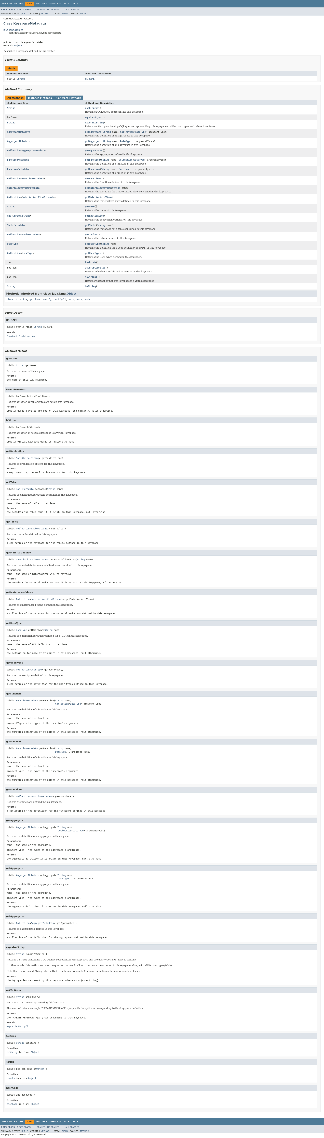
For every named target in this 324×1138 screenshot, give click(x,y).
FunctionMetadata (18, 159)
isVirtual (91, 277)
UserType (12, 243)
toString (90, 286)
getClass (35, 299)
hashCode (90, 262)
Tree (44, 4)
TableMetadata (16, 225)
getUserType (92, 243)
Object (18, 45)
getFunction (92, 159)
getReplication (94, 215)
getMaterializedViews (98, 197)
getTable (90, 225)
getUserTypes (93, 253)
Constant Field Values (21, 336)
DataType (140, 132)
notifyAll (60, 299)
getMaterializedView (98, 188)
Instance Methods (40, 98)
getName (89, 206)
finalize (21, 299)
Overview (6, 4)
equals (89, 117)
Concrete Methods (68, 98)
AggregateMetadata (18, 132)
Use (37, 4)
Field (25, 13)
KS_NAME (89, 78)
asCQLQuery (92, 108)
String (21, 78)
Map (9, 215)
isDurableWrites (95, 267)
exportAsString (94, 122)
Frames (41, 9)
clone (10, 299)
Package (18, 4)
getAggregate (93, 132)
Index (67, 4)
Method (44, 13)
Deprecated (55, 4)
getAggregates (94, 150)
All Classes (72, 9)
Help (75, 4)
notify (47, 299)
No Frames (53, 9)
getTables (91, 234)
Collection (127, 132)
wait (71, 299)
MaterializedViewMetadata (23, 188)
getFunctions (93, 178)
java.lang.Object (13, 30)
